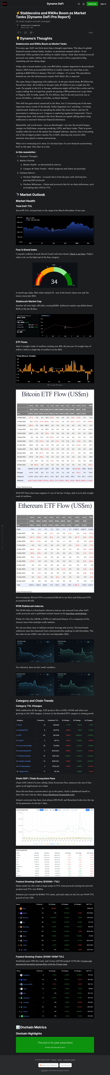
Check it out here (77, 254)
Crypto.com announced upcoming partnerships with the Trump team (54, 963)
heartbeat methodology (76, 613)
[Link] (13, 38)
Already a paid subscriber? (55, 1047)
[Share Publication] (83, 4)
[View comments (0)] (25, 32)
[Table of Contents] (2, 537)
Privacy (53, 1060)
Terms (60, 1060)
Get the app (65, 1065)
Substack (44, 1070)
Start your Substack (49, 1065)
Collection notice (69, 1060)
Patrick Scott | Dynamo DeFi (30, 25)
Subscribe (92, 4)
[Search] (79, 4)
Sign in (103, 4)
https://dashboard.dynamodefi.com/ (58, 794)
